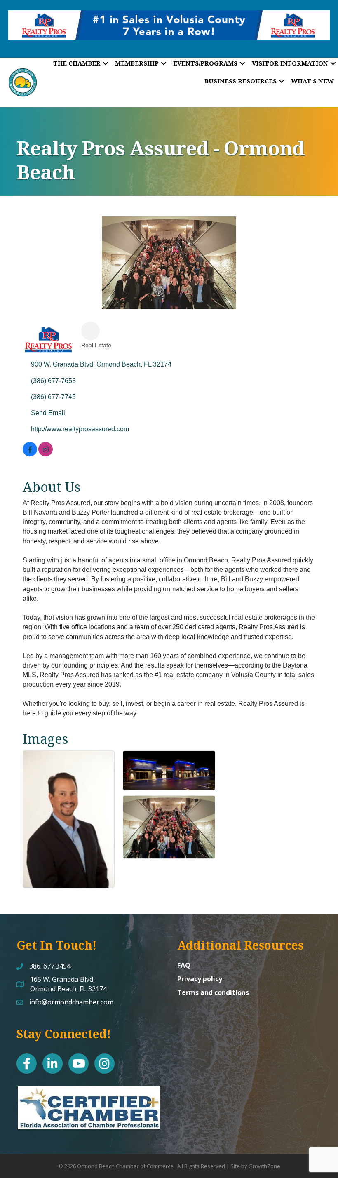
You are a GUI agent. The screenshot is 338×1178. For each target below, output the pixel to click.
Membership (137, 63)
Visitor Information (290, 63)
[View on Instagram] (45, 454)
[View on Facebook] (30, 454)
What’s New (312, 81)
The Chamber (77, 63)
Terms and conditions (213, 992)
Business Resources (240, 81)
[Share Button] (90, 331)
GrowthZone (264, 1166)
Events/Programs (205, 63)
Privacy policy (199, 978)
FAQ (183, 965)
